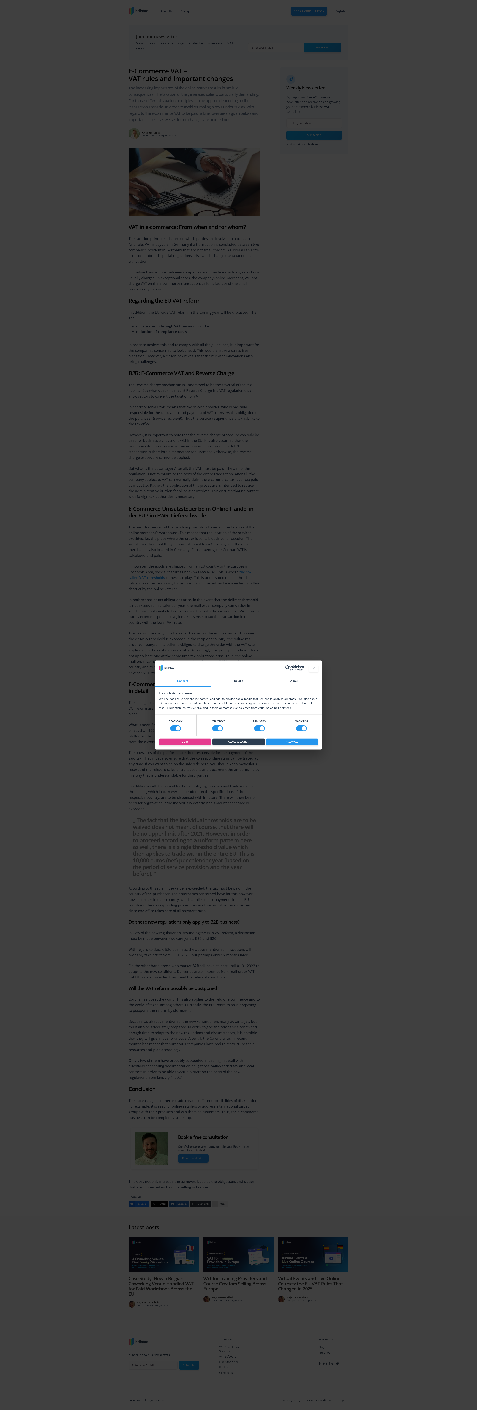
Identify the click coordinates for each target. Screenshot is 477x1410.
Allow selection (238, 742)
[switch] (217, 728)
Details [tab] (238, 680)
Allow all (292, 742)
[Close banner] (313, 668)
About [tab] (294, 680)
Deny (185, 742)
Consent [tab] (182, 680)
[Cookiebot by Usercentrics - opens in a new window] (288, 668)
